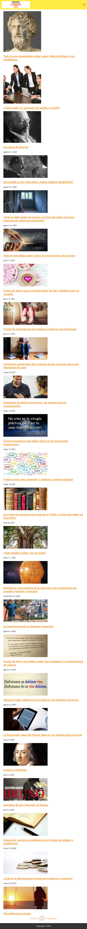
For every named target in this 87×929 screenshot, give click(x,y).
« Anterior (34, 918)
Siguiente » (52, 918)
